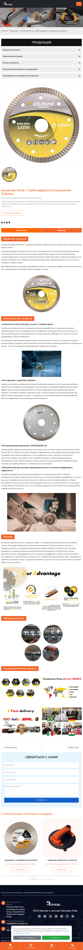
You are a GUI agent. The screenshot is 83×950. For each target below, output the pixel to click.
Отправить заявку (11, 213)
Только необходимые (27, 938)
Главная (4, 31)
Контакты (72, 946)
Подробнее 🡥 (20, 870)
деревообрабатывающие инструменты (39, 893)
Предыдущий (10, 747)
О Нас (52, 946)
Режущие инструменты (11, 50)
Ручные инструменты (11, 63)
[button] (29, 879)
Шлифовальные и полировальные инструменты (21, 76)
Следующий (73, 747)
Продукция (14, 31)
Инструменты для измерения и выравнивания (20, 69)
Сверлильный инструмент (13, 56)
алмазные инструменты (14, 893)
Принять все (56, 938)
